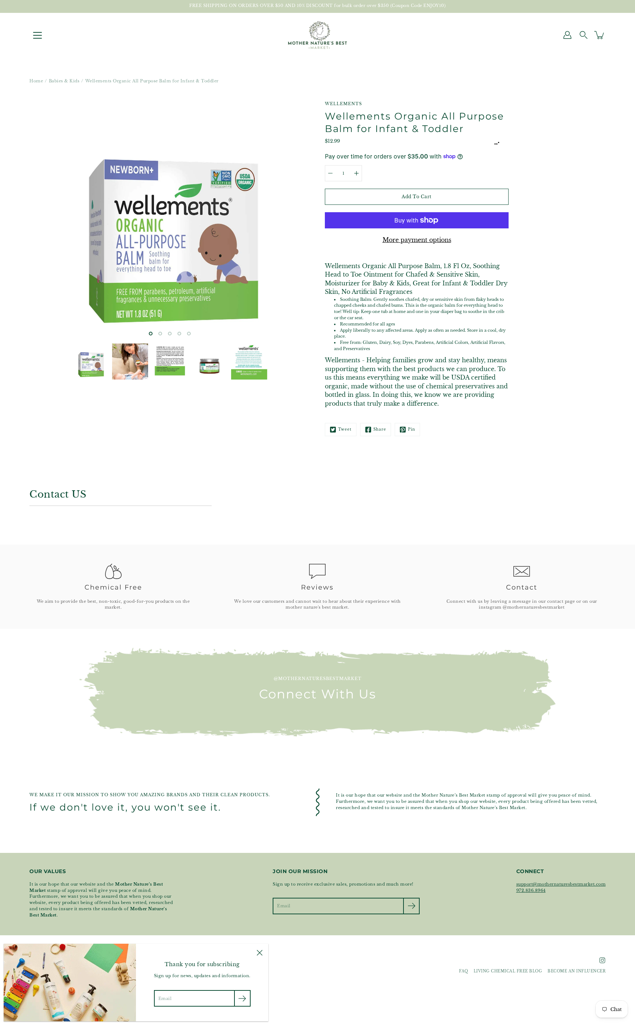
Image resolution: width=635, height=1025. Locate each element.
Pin (411, 429)
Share (379, 429)
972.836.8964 (531, 890)
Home (36, 80)
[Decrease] (330, 173)
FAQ (463, 971)
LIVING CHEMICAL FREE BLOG (508, 971)
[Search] (583, 35)
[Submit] (411, 906)
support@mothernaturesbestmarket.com (561, 884)
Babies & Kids (64, 80)
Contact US (57, 494)
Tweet (345, 429)
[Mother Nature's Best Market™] (317, 35)
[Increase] (356, 173)
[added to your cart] (600, 35)
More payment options (417, 239)
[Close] (259, 952)
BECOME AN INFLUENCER (577, 971)
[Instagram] (602, 960)
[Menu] (37, 35)
